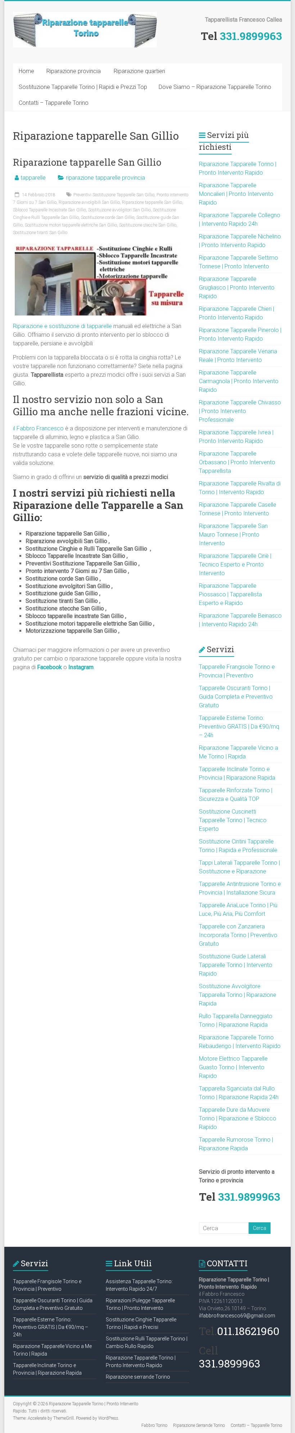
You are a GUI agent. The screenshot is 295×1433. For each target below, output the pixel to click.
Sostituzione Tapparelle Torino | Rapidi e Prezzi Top (83, 87)
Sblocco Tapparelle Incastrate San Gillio (49, 209)
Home (26, 71)
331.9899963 (251, 36)
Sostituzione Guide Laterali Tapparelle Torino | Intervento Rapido (235, 965)
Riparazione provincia (73, 71)
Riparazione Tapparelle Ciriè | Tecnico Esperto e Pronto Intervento (235, 564)
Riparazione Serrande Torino (199, 1425)
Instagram (81, 667)
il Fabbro (24, 428)
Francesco (50, 428)
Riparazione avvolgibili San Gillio (89, 202)
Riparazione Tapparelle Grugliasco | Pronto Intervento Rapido (236, 288)
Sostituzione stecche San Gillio (147, 225)
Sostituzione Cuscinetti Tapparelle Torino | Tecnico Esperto (233, 820)
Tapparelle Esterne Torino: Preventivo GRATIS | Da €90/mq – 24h (239, 727)
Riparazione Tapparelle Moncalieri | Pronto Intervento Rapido (236, 194)
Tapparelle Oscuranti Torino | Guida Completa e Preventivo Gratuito (236, 697)
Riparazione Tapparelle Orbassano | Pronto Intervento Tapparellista (237, 462)
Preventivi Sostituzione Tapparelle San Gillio (113, 194)
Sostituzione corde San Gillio (107, 217)
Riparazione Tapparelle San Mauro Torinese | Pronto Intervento (233, 535)
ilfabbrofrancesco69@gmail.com (237, 1315)
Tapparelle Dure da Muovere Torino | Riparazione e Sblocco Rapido (237, 1118)
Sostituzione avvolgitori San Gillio (119, 209)
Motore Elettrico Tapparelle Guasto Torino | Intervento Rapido (233, 1067)
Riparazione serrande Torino (138, 1377)
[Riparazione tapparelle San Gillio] (101, 246)
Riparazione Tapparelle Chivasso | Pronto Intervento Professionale (240, 411)
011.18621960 (248, 1331)
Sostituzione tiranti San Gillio (40, 232)
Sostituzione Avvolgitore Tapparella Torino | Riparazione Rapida (237, 995)
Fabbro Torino (154, 1425)
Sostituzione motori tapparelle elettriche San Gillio (71, 225)
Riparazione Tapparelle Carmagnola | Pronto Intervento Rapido (238, 381)
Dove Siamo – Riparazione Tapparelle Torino (215, 87)
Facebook (49, 667)
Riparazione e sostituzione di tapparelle (62, 326)
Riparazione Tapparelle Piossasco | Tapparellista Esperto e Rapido (230, 594)
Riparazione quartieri (139, 71)
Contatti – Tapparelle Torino (53, 102)
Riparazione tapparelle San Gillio (87, 162)
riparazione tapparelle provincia (105, 177)
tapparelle (33, 177)
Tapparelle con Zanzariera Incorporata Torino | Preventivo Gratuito (238, 935)
